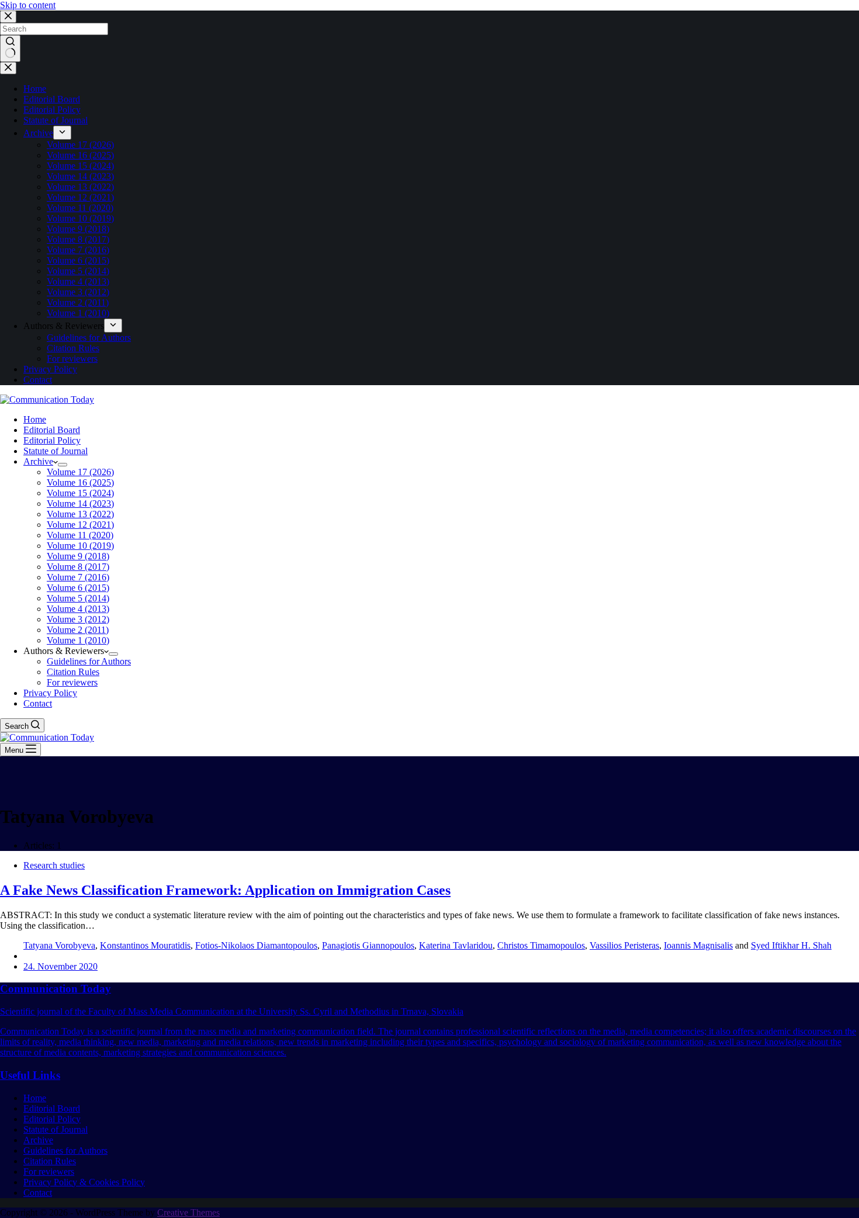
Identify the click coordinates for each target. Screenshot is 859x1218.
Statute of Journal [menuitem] (55, 120)
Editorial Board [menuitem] (51, 99)
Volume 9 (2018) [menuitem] (78, 229)
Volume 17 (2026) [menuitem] (80, 145)
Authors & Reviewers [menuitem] (63, 326)
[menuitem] (62, 133)
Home (34, 1098)
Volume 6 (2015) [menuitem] (78, 260)
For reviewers (48, 1172)
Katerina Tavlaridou (456, 945)
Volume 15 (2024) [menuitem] (80, 166)
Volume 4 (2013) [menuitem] (78, 281)
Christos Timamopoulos (541, 945)
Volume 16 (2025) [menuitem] (80, 155)
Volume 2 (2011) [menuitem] (78, 302)
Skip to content (28, 5)
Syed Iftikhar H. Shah (791, 945)
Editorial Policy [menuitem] (52, 110)
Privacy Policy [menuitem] (50, 369)
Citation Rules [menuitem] (73, 348)
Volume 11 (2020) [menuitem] (80, 208)
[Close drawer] (8, 68)
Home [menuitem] (34, 89)
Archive (38, 1140)
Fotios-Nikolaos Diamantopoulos (256, 945)
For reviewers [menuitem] (72, 359)
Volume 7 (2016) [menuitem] (78, 250)
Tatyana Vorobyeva (59, 945)
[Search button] (10, 48)
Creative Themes (188, 1212)
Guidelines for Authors (65, 1150)
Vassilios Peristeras (624, 945)
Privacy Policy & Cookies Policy (84, 1182)
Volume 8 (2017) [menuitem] (78, 239)
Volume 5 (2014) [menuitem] (78, 271)
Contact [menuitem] (37, 380)
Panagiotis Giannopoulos (368, 945)
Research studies (54, 865)
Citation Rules (49, 1161)
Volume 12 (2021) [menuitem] (80, 197)
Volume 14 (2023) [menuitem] (80, 176)
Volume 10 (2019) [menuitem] (80, 218)
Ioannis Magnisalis (698, 945)
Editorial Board (51, 1108)
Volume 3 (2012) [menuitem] (78, 292)
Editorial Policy (52, 1119)
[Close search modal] (8, 17)
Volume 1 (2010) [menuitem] (78, 313)
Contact (37, 1193)
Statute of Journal (55, 1129)
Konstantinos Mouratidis (145, 945)
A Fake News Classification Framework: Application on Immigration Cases (225, 890)
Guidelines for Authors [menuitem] (89, 337)
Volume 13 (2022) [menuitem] (80, 187)
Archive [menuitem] (38, 133)
